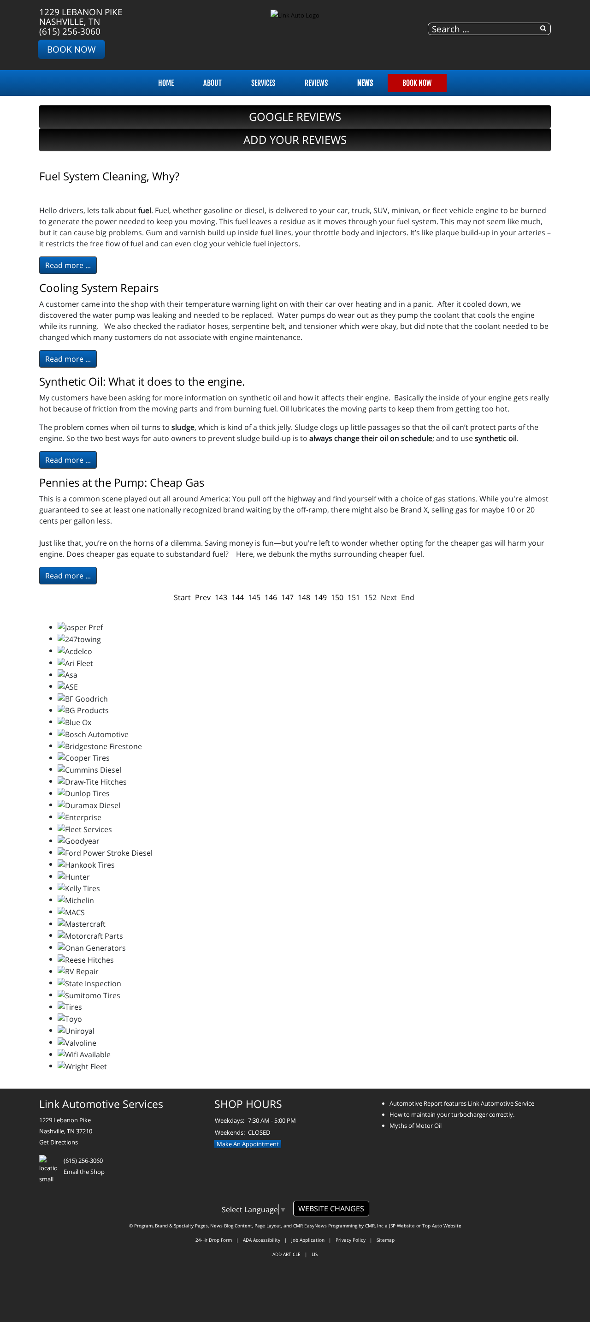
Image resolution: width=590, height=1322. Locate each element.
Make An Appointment (248, 1144)
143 (221, 597)
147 (287, 597)
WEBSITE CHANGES (331, 1208)
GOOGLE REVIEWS (295, 116)
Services (263, 83)
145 (254, 597)
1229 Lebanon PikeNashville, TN (81, 17)
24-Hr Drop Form (213, 1240)
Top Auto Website (441, 1225)
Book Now (71, 49)
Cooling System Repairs (99, 287)
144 (237, 597)
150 (337, 597)
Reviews (316, 83)
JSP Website (402, 1225)
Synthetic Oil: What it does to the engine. (142, 381)
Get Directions (58, 1142)
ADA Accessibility (261, 1240)
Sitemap (386, 1240)
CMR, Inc (374, 1225)
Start (182, 597)
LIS (315, 1254)
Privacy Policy (351, 1240)
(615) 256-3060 (69, 31)
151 (354, 597)
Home (166, 83)
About (212, 83)
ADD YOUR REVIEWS (295, 139)
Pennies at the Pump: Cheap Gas (121, 482)
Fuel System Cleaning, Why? (109, 176)
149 (320, 597)
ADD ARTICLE (286, 1254)
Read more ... (68, 265)
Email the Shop (84, 1171)
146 (271, 597)
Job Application (307, 1240)
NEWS (365, 83)
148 (304, 597)
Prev (203, 597)
